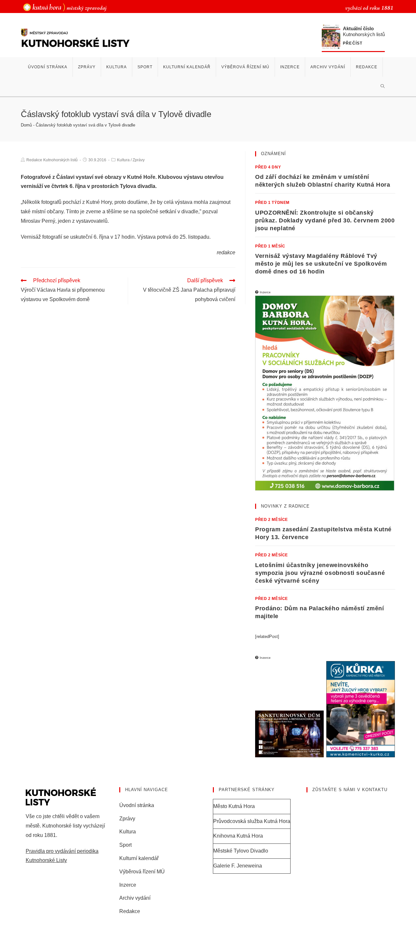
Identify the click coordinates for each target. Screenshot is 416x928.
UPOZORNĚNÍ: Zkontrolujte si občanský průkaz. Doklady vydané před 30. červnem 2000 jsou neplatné (325, 220)
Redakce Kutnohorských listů (52, 160)
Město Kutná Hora (234, 806)
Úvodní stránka (136, 805)
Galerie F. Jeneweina (237, 865)
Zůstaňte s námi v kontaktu (349, 789)
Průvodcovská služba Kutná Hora (251, 821)
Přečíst (352, 43)
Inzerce (127, 885)
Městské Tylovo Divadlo (240, 851)
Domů (26, 125)
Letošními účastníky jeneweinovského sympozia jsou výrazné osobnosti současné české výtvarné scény (320, 573)
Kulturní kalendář (139, 858)
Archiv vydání (134, 898)
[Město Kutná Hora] (65, 7)
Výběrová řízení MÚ (142, 871)
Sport (125, 845)
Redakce (129, 911)
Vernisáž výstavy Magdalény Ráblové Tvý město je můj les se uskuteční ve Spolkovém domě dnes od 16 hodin (321, 264)
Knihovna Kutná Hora (238, 836)
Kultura (123, 160)
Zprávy (139, 160)
